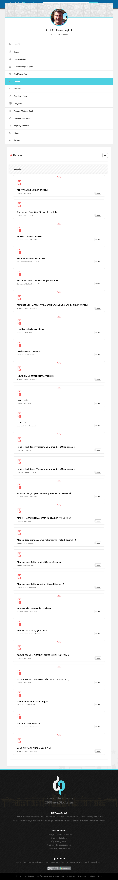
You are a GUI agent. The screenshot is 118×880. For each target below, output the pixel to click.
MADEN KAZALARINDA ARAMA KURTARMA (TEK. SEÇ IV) (44, 518)
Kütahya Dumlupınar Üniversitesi (59, 834)
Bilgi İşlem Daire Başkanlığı (60, 848)
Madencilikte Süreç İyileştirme (32, 630)
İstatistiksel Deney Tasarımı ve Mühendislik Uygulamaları (46, 447)
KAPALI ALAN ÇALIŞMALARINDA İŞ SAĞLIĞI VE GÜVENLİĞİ (44, 493)
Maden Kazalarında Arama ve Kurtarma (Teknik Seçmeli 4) (46, 540)
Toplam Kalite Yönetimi (29, 723)
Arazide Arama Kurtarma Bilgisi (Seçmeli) (37, 280)
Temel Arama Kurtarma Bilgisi (32, 701)
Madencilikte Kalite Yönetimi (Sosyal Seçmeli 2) (40, 584)
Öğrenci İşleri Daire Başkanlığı (59, 845)
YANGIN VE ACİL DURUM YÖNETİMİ (34, 748)
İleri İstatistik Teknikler (28, 351)
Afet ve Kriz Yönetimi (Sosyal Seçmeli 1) (37, 212)
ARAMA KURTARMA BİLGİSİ (30, 236)
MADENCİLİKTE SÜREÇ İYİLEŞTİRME (34, 608)
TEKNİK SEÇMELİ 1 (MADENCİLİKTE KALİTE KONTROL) (43, 679)
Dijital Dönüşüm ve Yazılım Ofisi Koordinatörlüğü (68, 876)
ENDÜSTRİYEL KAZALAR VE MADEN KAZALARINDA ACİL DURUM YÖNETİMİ (52, 305)
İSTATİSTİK (22, 400)
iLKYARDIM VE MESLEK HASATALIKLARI (35, 376)
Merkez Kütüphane (59, 838)
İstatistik (21, 422)
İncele (97, 193)
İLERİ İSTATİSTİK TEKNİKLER (30, 329)
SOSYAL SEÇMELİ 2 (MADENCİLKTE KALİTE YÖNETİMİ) (43, 655)
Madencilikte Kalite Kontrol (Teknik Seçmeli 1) (40, 562)
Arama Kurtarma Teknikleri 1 (31, 258)
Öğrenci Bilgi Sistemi (59, 841)
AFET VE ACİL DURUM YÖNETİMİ (32, 190)
